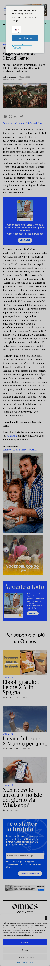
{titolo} (19, 962)
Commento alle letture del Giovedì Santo (23, 123)
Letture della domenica (24, 450)
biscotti (9, 867)
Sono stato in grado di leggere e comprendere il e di (24, 864)
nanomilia (12, 435)
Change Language (25, 37)
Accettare (25, 942)
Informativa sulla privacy (29, 864)
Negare (25, 949)
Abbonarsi (25, 240)
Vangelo (7, 450)
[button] (46, 917)
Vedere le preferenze (25, 957)
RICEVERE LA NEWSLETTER (30, 873)
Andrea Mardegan (10, 77)
